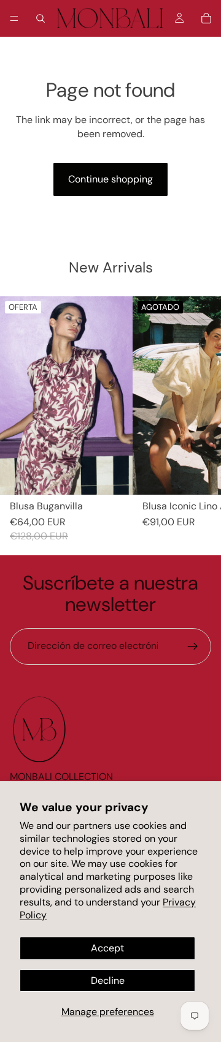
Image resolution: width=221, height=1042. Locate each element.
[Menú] (14, 18)
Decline (108, 980)
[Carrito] (206, 18)
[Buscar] (40, 18)
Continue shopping (110, 179)
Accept (107, 948)
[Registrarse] (193, 646)
